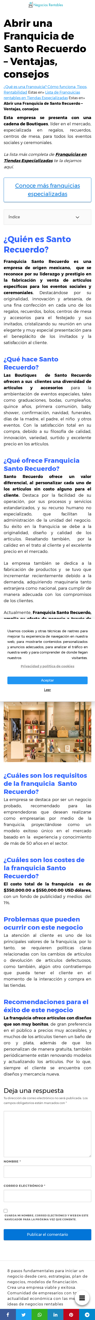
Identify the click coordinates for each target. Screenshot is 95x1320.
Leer (47, 690)
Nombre (12, 1161)
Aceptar (47, 680)
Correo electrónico (24, 1185)
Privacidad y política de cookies (47, 666)
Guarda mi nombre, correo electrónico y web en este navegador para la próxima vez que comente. (47, 1217)
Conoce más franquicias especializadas (47, 189)
